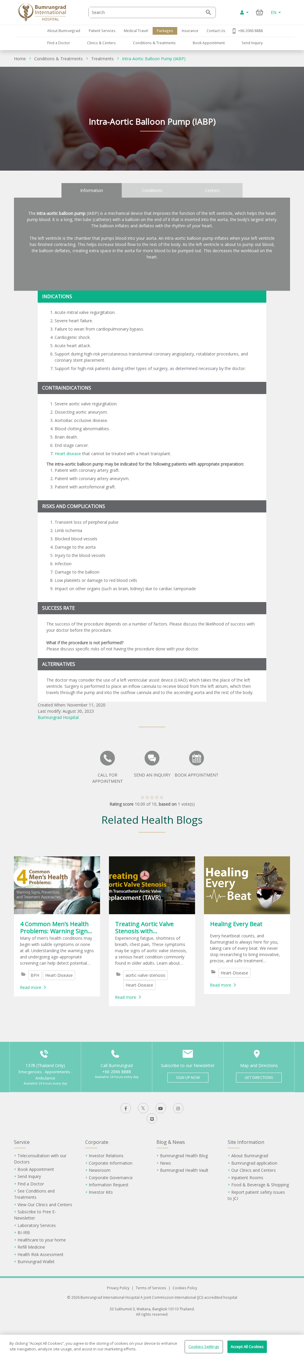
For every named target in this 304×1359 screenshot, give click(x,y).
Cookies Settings (204, 1346)
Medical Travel (136, 30)
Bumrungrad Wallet (36, 1261)
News (165, 1163)
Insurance (190, 30)
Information (91, 190)
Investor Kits (101, 1192)
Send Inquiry (252, 42)
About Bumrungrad (63, 30)
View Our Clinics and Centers (45, 1204)
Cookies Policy (184, 1287)
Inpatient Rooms (247, 1177)
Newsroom (99, 1170)
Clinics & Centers (101, 42)
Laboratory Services (37, 1225)
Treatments (102, 58)
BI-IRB (24, 1232)
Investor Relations (106, 1155)
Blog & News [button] (170, 1142)
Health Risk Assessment (41, 1254)
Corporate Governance (111, 1177)
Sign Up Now (188, 1077)
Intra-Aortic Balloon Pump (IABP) (154, 58)
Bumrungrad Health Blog (184, 1155)
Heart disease (68, 453)
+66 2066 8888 (250, 30)
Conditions (152, 190)
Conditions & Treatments (154, 42)
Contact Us (216, 30)
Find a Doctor (58, 42)
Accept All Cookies (247, 1346)
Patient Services (102, 30)
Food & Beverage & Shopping (260, 1184)
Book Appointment (209, 42)
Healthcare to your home (42, 1240)
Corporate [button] (96, 1142)
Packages (165, 30)
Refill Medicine (31, 1247)
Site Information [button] (246, 1142)
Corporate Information (110, 1163)
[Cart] (260, 12)
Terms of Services (151, 1287)
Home (20, 58)
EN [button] (274, 12)
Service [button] (22, 1142)
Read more (30, 987)
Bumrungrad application (254, 1163)
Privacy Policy (118, 1287)
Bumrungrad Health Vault (184, 1170)
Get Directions (259, 1077)
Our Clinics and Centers (253, 1170)
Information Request (109, 1184)
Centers (212, 190)
